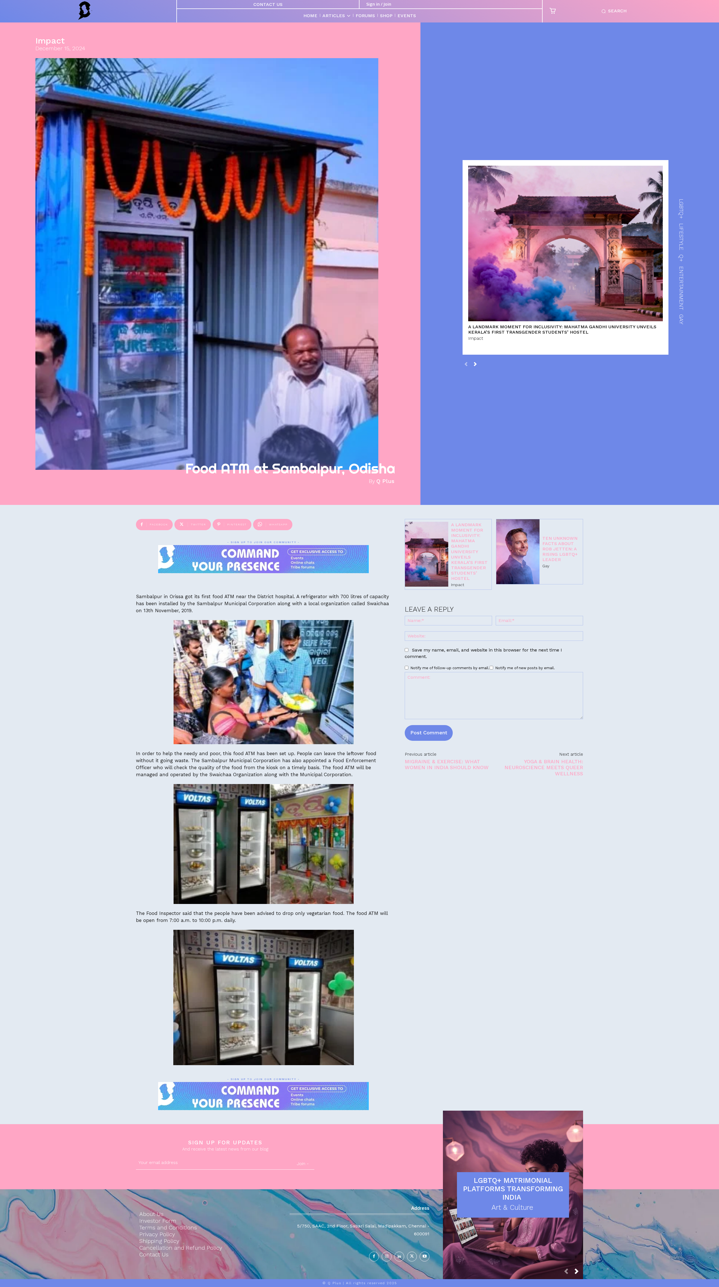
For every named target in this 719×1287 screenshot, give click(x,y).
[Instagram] (387, 1256)
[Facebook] (374, 1256)
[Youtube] (424, 1256)
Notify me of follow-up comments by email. (450, 668)
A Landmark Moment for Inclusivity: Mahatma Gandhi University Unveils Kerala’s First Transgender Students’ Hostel (562, 329)
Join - (303, 1163)
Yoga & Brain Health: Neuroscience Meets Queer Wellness (543, 767)
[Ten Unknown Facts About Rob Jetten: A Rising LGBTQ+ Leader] (518, 551)
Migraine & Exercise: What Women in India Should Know (447, 764)
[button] (612, 11)
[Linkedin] (399, 1256)
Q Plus (385, 481)
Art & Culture (512, 1207)
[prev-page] (466, 363)
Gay (545, 566)
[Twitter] (412, 1256)
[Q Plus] (85, 10)
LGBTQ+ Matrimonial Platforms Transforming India (513, 1188)
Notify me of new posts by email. (525, 668)
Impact (50, 41)
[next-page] (475, 363)
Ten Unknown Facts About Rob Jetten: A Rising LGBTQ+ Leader (560, 549)
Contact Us (268, 4)
